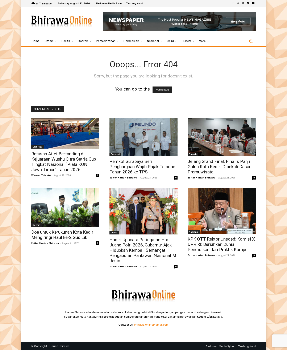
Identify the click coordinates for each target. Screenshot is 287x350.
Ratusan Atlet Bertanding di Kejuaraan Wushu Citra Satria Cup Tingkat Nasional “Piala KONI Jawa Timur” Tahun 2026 (63, 161)
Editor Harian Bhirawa (123, 177)
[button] (251, 41)
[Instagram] (238, 3)
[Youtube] (253, 3)
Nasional (194, 231)
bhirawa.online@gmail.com (151, 324)
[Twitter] (243, 3)
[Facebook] (233, 3)
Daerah (193, 154)
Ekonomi (115, 154)
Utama (114, 232)
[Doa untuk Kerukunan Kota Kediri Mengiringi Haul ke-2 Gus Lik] (65, 207)
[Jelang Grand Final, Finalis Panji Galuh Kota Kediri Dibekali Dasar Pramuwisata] (222, 137)
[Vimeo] (248, 3)
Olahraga (37, 146)
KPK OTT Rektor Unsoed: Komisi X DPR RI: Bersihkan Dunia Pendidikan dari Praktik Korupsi (221, 244)
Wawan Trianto (41, 175)
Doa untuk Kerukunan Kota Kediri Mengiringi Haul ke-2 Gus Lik (63, 235)
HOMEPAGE (162, 89)
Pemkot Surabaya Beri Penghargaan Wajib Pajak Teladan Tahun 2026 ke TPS (142, 166)
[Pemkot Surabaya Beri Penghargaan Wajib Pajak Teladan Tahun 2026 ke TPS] (143, 137)
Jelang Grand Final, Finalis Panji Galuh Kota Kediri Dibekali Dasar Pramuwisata (219, 166)
